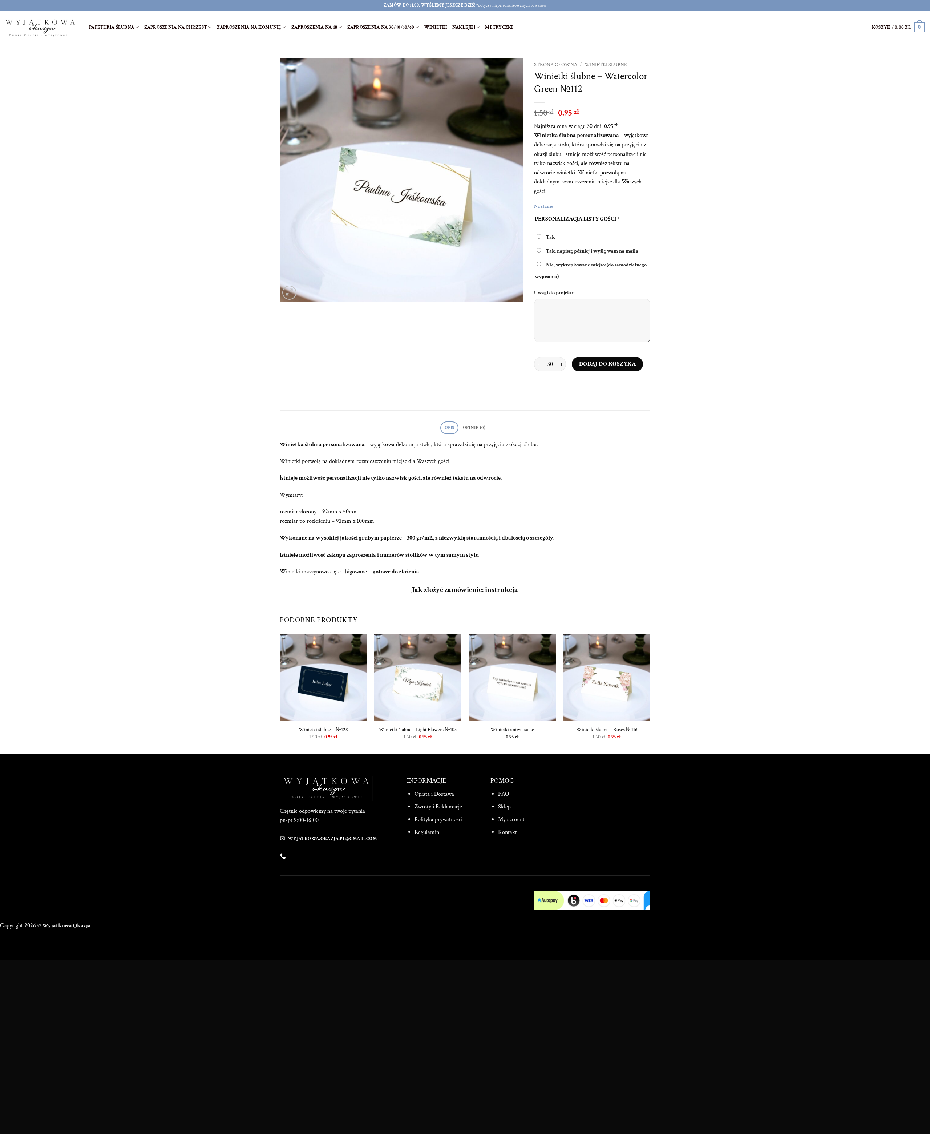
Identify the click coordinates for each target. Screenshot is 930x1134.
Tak (550, 237)
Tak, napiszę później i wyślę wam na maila (591, 250)
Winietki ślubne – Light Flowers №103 (418, 729)
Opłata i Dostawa (434, 794)
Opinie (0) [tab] (474, 428)
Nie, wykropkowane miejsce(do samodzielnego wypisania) (591, 270)
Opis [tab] (449, 428)
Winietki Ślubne (606, 64)
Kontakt (507, 832)
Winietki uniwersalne (512, 729)
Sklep (504, 807)
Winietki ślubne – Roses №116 (607, 729)
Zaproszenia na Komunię (249, 27)
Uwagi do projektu (555, 292)
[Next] (649, 693)
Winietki (435, 27)
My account (511, 819)
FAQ (503, 794)
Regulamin (427, 832)
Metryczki (499, 27)
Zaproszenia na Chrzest (175, 27)
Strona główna (555, 64)
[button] (898, 27)
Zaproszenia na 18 (314, 27)
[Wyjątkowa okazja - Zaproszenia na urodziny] (41, 27)
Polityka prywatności (438, 819)
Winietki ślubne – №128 (323, 729)
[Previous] (280, 693)
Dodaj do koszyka (607, 363)
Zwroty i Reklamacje (438, 807)
